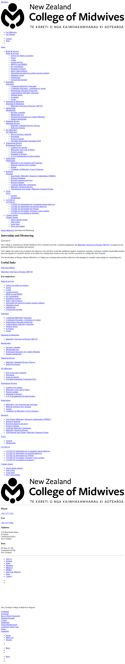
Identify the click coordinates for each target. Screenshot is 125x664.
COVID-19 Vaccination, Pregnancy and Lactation (30, 211)
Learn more (15, 224)
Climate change (12, 215)
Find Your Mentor (8, 268)
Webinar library (17, 95)
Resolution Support (18, 69)
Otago (3, 629)
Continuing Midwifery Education (23, 86)
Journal (13, 167)
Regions (9, 561)
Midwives (10, 230)
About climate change (19, 220)
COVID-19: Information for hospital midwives (29, 206)
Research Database (18, 178)
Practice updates (17, 152)
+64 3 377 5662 (7, 523)
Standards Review (13, 121)
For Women (10, 34)
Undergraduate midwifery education (25, 93)
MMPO (9, 570)
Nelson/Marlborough (9, 625)
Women (9, 640)
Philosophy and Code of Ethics (23, 150)
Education (10, 82)
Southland (5, 631)
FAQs (8, 191)
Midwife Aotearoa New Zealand (23, 165)
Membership (11, 108)
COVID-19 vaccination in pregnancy (25, 213)
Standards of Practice (19, 154)
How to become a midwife (21, 134)
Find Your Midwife (13, 572)
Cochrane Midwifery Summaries (23, 185)
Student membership (18, 119)
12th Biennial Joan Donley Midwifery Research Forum (32, 189)
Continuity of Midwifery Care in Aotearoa (27, 169)
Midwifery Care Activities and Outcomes (26, 163)
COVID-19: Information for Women (25, 209)
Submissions (15, 77)
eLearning (15, 97)
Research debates (17, 182)
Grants (13, 60)
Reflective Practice (18, 128)
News (8, 563)
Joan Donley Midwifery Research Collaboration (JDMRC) (33, 176)
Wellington (5, 622)
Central (4, 620)
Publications (10, 158)
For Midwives (11, 32)
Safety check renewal (19, 71)
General (14, 196)
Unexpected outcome (19, 80)
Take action (15, 222)
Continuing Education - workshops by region (28, 88)
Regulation (15, 136)
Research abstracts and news (22, 180)
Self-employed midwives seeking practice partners (30, 73)
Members (9, 565)
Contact (9, 39)
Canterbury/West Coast (10, 627)
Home (3, 230)
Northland (5, 612)
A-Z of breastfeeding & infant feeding (25, 156)
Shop (8, 41)
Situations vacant (17, 75)
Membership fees (17, 115)
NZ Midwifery (11, 130)
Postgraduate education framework (24, 91)
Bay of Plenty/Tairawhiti (10, 616)
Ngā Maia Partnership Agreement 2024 (26, 141)
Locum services (17, 62)
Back (8, 648)
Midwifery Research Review (22, 187)
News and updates (18, 226)
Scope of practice (17, 139)
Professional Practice (14, 143)
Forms (13, 58)
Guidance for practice (19, 147)
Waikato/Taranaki (8, 618)
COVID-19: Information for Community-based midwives (33, 204)
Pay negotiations (17, 67)
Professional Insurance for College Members (28, 117)
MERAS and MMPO (19, 64)
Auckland (5, 614)
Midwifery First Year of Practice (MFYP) (26, 106)
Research (9, 171)
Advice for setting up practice (22, 56)
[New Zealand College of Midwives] (62, 28)
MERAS (9, 568)
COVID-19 (10, 200)
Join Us (9, 559)
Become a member (18, 112)
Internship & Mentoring (15, 101)
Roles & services (12, 51)
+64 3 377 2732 (7, 513)
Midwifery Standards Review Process (25, 126)
